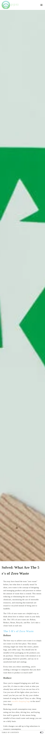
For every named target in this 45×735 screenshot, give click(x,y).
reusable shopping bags (20, 701)
